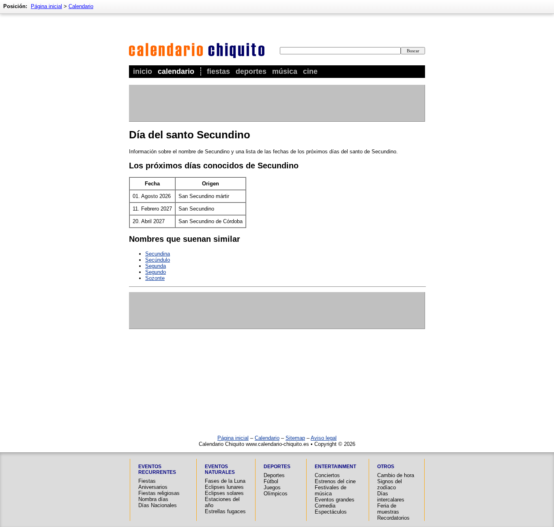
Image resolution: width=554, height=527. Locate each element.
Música (284, 71)
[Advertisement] (276, 103)
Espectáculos (331, 512)
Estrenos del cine (335, 481)
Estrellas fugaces (225, 511)
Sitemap (295, 438)
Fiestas (218, 71)
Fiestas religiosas (159, 493)
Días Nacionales (157, 505)
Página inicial (46, 6)
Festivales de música (330, 490)
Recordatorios (393, 518)
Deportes (251, 71)
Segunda (155, 266)
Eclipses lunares (224, 487)
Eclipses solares (224, 493)
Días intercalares (390, 496)
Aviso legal (324, 438)
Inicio (142, 71)
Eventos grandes (334, 500)
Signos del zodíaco (389, 484)
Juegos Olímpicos (276, 490)
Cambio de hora (395, 475)
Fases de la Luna (225, 481)
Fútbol (271, 481)
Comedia (325, 506)
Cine (310, 71)
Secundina (157, 254)
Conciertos (327, 475)
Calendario (176, 71)
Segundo (155, 272)
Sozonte (155, 278)
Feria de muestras (388, 509)
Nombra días (153, 499)
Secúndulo (157, 260)
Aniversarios (152, 487)
